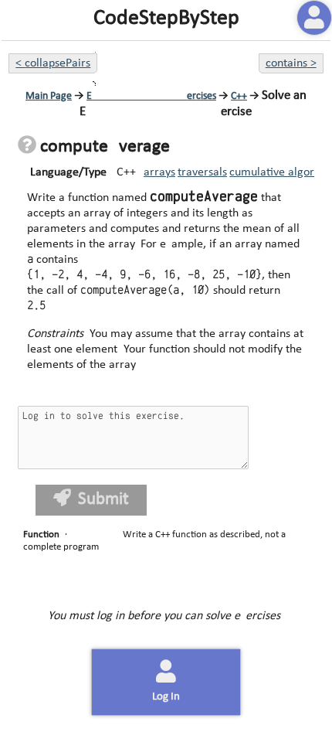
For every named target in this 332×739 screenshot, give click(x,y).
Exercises (151, 96)
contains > (291, 63)
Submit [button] (103, 500)
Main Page (48, 96)
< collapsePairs (52, 63)
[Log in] (314, 18)
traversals (202, 172)
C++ (239, 96)
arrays (159, 172)
